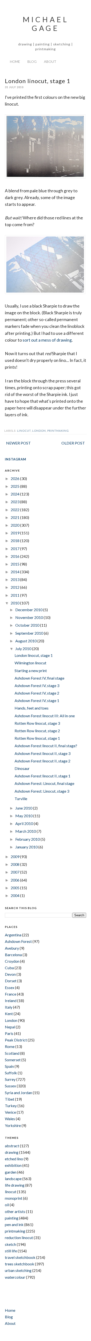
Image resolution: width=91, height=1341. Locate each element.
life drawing (15, 1185)
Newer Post (18, 443)
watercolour (15, 1277)
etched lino (14, 1158)
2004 (15, 895)
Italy (8, 1007)
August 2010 (26, 640)
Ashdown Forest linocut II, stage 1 (42, 776)
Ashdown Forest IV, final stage (39, 678)
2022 (15, 509)
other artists (15, 1211)
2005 (15, 887)
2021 (15, 517)
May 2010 (24, 815)
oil (7, 1204)
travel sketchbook (20, 1257)
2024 (15, 494)
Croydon (12, 961)
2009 (15, 856)
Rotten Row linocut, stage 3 (37, 723)
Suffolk (11, 1072)
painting (11, 1218)
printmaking (58, 430)
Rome (10, 1046)
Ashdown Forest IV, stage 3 (37, 685)
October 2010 (27, 625)
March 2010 (26, 831)
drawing (11, 1152)
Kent (9, 1013)
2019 (15, 533)
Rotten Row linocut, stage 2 (37, 730)
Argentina (13, 934)
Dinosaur (22, 768)
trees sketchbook (19, 1264)
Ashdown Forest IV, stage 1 (37, 700)
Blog (32, 61)
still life (11, 1250)
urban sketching (18, 1270)
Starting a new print (31, 670)
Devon (10, 974)
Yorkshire (13, 1125)
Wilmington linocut (30, 662)
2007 (15, 872)
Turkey (11, 1105)
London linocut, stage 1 (34, 655)
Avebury (12, 948)
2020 (15, 525)
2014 (15, 571)
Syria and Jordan (18, 1092)
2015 (15, 564)
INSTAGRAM (15, 459)
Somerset (13, 1059)
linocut (24, 430)
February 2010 (28, 839)
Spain (9, 1066)
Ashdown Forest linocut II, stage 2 (42, 761)
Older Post (73, 443)
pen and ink (14, 1224)
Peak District (16, 1040)
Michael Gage (46, 23)
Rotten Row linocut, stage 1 (37, 738)
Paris (9, 1033)
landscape (13, 1178)
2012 (15, 587)
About (50, 61)
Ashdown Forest (18, 941)
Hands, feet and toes (32, 708)
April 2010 (24, 823)
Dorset (11, 980)
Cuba (9, 967)
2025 (15, 486)
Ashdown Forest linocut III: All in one (45, 715)
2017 (15, 548)
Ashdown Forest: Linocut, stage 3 (42, 791)
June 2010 (24, 808)
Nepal (10, 1027)
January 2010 (26, 847)
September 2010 (29, 633)
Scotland (12, 1053)
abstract (12, 1145)
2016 (15, 556)
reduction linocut (19, 1237)
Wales (10, 1118)
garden (11, 1172)
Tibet (9, 1099)
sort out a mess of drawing (47, 340)
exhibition (13, 1165)
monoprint (13, 1198)
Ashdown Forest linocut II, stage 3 (42, 753)
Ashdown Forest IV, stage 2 (37, 693)
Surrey (10, 1079)
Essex (9, 987)
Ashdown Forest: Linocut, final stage (44, 783)
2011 (15, 595)
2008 (15, 864)
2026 (15, 478)
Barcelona (13, 954)
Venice (10, 1112)
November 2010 (29, 617)
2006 (15, 880)
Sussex (10, 1085)
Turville (21, 798)
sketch (10, 1244)
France (10, 994)
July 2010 (23, 648)
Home (15, 61)
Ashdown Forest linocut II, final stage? (46, 745)
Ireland (11, 1000)
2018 (15, 540)
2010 (15, 603)
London (39, 430)
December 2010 (29, 609)
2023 (15, 501)
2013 (15, 579)
